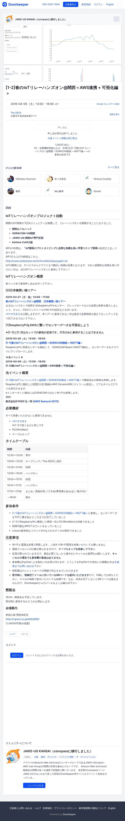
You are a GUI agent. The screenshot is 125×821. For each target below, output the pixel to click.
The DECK (16, 112)
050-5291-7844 (51, 4)
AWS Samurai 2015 (46, 401)
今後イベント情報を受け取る (62, 138)
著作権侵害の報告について (92, 808)
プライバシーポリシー (65, 808)
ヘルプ (37, 808)
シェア (12, 634)
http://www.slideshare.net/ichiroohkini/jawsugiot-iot (37, 260)
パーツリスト (13, 314)
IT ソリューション (88, 757)
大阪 (36, 757)
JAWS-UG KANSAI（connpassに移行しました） (41, 19)
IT (77, 757)
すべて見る (113, 167)
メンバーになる (35, 785)
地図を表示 (114, 114)
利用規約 (47, 808)
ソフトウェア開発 (66, 757)
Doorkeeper (69, 814)
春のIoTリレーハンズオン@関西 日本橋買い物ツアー (36, 301)
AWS (43, 757)
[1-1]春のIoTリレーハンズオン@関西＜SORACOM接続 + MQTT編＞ (44, 342)
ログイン (98, 4)
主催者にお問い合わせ (20, 808)
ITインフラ (52, 757)
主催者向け (70, 4)
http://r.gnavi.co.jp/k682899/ (22, 619)
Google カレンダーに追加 (108, 104)
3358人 (27, 757)
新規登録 (86, 4)
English (110, 4)
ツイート (24, 634)
